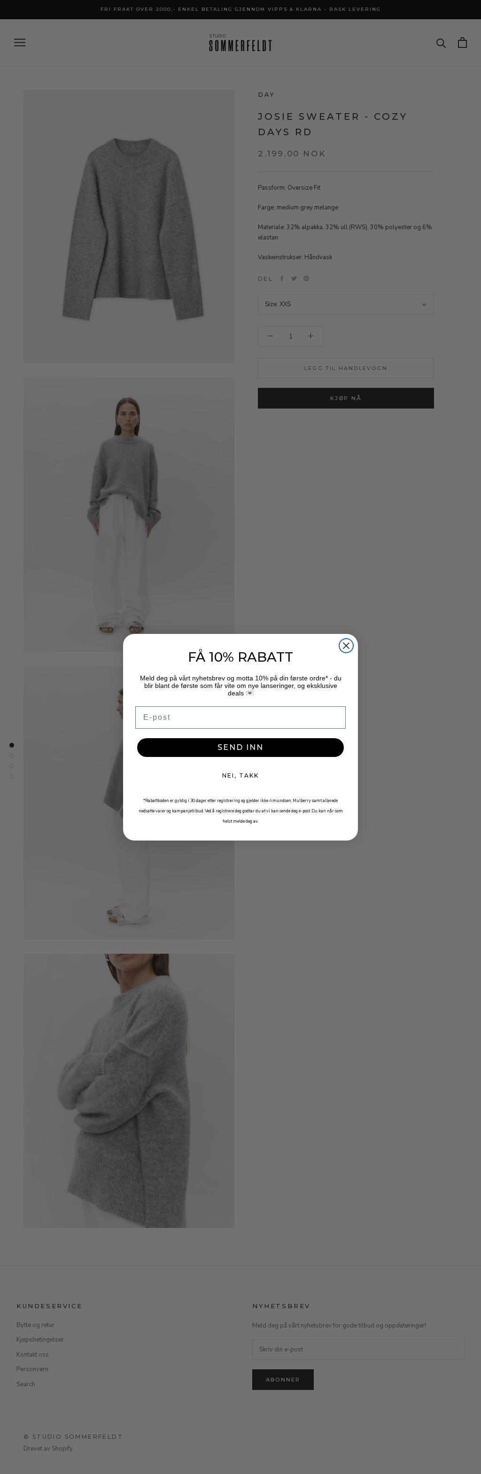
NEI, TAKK (240, 775)
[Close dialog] (346, 646)
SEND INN (240, 747)
